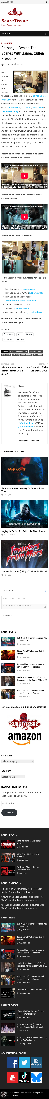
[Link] (25, 605)
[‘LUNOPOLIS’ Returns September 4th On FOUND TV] (8, 638)
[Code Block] (22, 605)
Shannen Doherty (9, 111)
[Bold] (3, 605)
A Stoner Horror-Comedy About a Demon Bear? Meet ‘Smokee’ (30, 665)
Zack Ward (26, 107)
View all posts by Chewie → (28, 440)
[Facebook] (34, 1)
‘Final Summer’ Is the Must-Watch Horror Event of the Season (30, 691)
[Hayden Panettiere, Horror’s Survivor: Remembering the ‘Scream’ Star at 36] (8, 677)
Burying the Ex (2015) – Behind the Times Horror (23, 531)
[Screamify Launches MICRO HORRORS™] (8, 854)
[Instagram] (43, 1)
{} (28, 605)
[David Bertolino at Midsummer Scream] (8, 841)
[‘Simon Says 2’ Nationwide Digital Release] (8, 651)
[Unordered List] (17, 605)
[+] (31, 605)
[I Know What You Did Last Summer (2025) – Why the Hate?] (8, 1011)
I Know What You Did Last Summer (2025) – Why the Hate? (31, 1012)
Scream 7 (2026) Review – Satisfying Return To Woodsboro (32, 1038)
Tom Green (37, 107)
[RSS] (46, 1)
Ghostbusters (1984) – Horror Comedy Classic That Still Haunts (30, 1025)
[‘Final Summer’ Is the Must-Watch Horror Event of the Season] (8, 691)
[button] (15, 251)
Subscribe (9, 812)
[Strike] (11, 605)
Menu (7, 33)
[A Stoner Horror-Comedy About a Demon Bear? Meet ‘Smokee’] (8, 664)
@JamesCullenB (21, 308)
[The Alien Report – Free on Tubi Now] (8, 990)
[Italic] (6, 605)
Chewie (10, 64)
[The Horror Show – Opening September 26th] (8, 867)
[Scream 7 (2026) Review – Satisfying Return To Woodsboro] (8, 1038)
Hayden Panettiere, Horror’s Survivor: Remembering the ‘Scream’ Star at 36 (32, 678)
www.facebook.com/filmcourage (20, 300)
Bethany (16, 355)
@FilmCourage (36, 292)
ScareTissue (14, 20)
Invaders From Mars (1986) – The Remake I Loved (24, 571)
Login (45, 591)
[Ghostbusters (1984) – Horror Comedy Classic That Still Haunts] (8, 1024)
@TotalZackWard (35, 312)
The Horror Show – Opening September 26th (28, 868)
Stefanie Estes (13, 107)
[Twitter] (40, 1)
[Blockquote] (20, 605)
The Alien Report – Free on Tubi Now (31, 989)
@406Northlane (25, 423)
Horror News (6, 43)
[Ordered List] (14, 605)
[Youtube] (37, 1)
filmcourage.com (28, 288)
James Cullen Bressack (18, 351)
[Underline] (9, 605)
